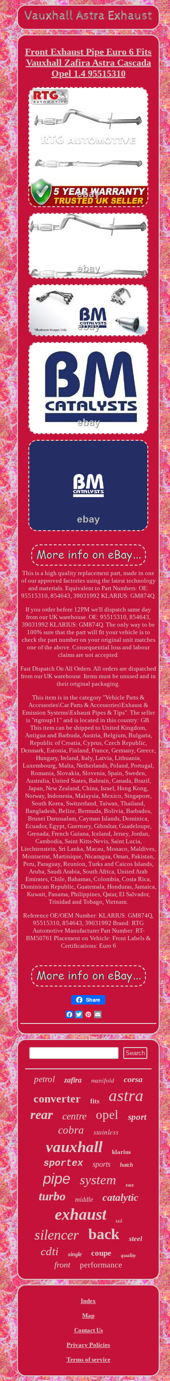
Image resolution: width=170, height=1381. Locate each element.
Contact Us (88, 1330)
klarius (121, 1151)
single (75, 1254)
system (98, 1179)
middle (84, 1199)
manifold (102, 1080)
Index (88, 1300)
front (62, 1264)
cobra (71, 1130)
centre (74, 1116)
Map (88, 1315)
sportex (63, 1163)
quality (128, 1255)
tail (119, 1221)
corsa (133, 1079)
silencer (56, 1234)
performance (101, 1264)
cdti (50, 1251)
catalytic (120, 1197)
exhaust (80, 1214)
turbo (52, 1196)
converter (57, 1099)
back (103, 1233)
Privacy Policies (88, 1344)
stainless (106, 1131)
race (130, 1185)
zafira (73, 1080)
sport (137, 1117)
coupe (101, 1253)
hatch (126, 1165)
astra (126, 1095)
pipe (56, 1179)
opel (107, 1115)
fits (94, 1101)
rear (41, 1114)
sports (101, 1164)
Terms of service (88, 1359)
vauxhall (74, 1146)
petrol (44, 1079)
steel (135, 1238)
